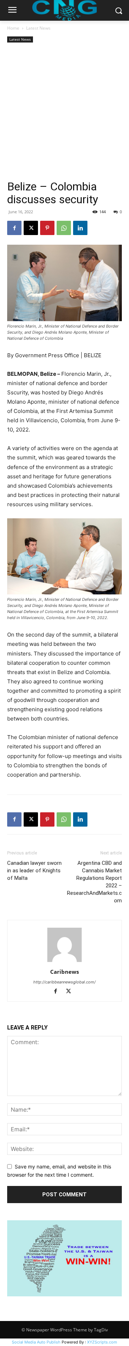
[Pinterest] (47, 228)
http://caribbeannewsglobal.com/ (64, 981)
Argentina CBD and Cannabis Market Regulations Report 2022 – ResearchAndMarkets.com (94, 882)
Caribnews (64, 971)
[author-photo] (64, 962)
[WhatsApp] (64, 228)
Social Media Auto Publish (36, 1342)
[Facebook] (14, 228)
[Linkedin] (80, 228)
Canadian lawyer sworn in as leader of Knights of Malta (34, 870)
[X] (31, 228)
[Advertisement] (64, 112)
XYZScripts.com (102, 1342)
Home (13, 28)
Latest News (38, 28)
